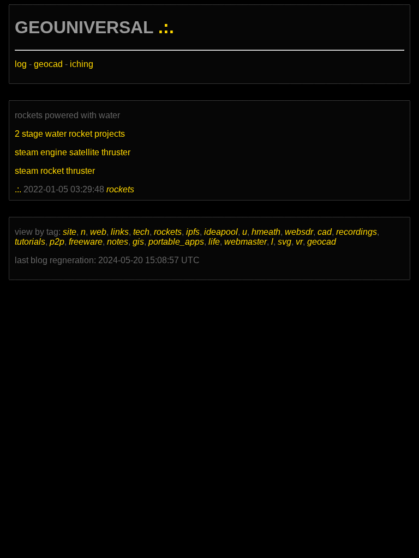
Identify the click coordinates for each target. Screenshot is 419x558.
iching (81, 64)
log (21, 64)
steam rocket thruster (55, 170)
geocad (48, 64)
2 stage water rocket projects (70, 133)
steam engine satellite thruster (72, 152)
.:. (166, 27)
